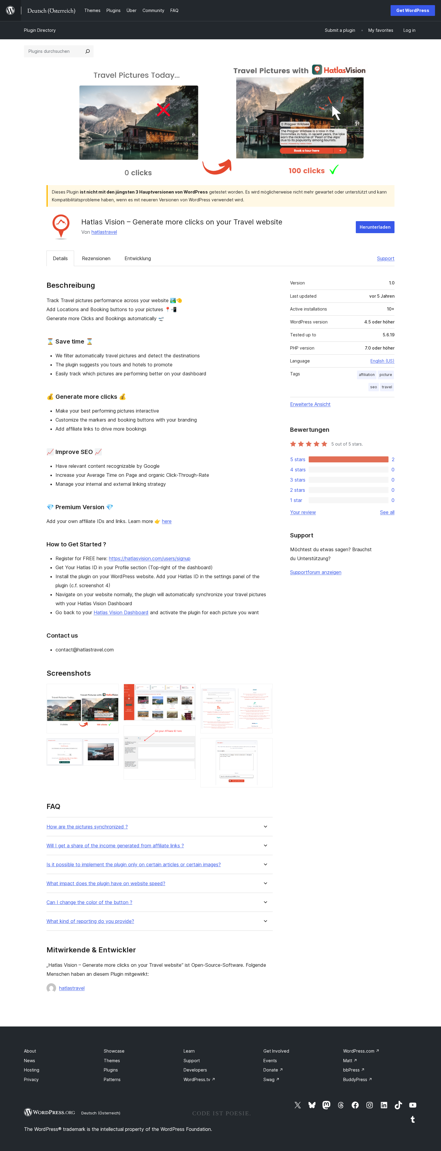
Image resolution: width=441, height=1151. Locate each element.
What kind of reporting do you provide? (90, 921)
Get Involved (276, 1050)
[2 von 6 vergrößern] (111, 746)
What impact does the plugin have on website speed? (105, 883)
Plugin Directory (40, 30)
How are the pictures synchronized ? (87, 827)
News (29, 1060)
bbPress (354, 1069)
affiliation (367, 374)
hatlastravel (104, 232)
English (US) (382, 360)
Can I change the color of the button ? (89, 902)
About (30, 1050)
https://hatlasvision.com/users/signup (149, 558)
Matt (350, 1060)
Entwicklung (137, 258)
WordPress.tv (199, 1079)
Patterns (112, 1079)
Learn (189, 1050)
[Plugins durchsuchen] (88, 51)
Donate (273, 1069)
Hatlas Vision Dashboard (121, 612)
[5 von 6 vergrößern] (265, 692)
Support (385, 258)
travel (387, 387)
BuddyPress (357, 1079)
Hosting (31, 1069)
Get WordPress (412, 10)
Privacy (31, 1079)
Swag (271, 1079)
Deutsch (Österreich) (100, 1112)
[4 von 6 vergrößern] (187, 733)
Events (270, 1060)
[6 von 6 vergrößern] (265, 746)
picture (386, 374)
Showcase (114, 1050)
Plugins (111, 1069)
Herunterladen (375, 227)
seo (373, 387)
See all (387, 512)
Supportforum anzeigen (315, 572)
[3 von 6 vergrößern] (187, 692)
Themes (112, 1060)
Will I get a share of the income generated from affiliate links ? (115, 846)
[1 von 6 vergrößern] (111, 692)
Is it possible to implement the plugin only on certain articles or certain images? (133, 864)
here (167, 521)
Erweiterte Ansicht (310, 404)
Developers (195, 1069)
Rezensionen (96, 258)
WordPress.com (361, 1050)
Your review (303, 512)
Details (60, 258)
